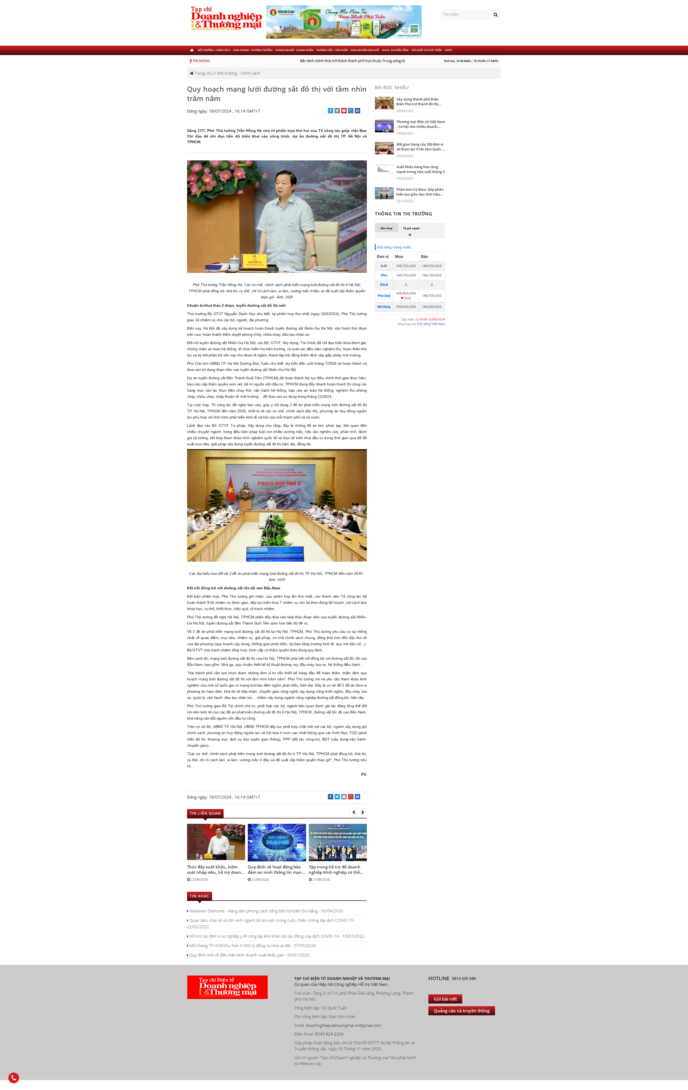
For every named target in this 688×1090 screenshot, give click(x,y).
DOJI (384, 285)
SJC (384, 266)
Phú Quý (384, 296)
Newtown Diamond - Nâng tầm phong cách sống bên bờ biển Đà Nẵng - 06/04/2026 (265, 911)
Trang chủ (203, 73)
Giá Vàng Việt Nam (431, 324)
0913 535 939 (464, 978)
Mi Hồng (384, 307)
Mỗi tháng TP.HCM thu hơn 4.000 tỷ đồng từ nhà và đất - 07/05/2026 (252, 945)
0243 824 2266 (329, 1034)
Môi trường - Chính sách (214, 50)
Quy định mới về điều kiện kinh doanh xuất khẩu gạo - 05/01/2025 (249, 955)
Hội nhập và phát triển (426, 50)
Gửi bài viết (445, 999)
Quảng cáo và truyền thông (462, 1011)
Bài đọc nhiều (392, 88)
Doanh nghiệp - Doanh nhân (294, 50)
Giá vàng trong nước (394, 247)
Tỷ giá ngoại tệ (411, 231)
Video (448, 50)
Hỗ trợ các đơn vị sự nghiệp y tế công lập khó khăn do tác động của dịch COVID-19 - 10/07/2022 (276, 936)
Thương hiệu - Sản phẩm (332, 50)
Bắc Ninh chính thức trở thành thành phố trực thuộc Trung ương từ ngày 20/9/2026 (352, 60)
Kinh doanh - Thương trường (253, 50)
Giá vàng (386, 228)
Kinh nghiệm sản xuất (364, 50)
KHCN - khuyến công (395, 50)
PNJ (384, 275)
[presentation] (354, 812)
